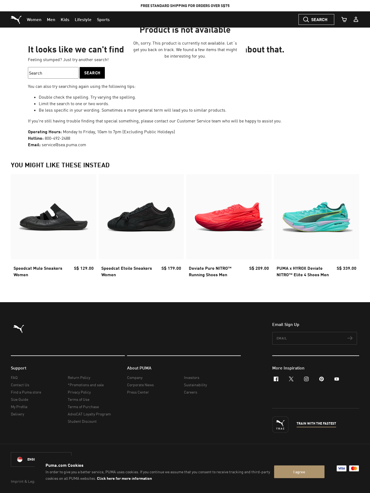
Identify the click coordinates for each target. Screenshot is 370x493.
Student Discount (82, 421)
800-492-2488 (57, 138)
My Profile (19, 406)
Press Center (138, 392)
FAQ (14, 377)
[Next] (350, 227)
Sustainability (195, 384)
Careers (190, 392)
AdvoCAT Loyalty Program (89, 414)
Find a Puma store (26, 392)
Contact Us (20, 384)
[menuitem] (34, 19)
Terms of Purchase (83, 406)
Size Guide (19, 399)
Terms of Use (78, 399)
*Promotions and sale (86, 384)
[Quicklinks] (356, 19)
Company (134, 377)
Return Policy (79, 377)
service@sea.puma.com (64, 144)
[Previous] (19, 227)
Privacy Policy (79, 392)
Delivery (17, 414)
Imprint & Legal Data (28, 481)
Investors (191, 377)
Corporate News (140, 384)
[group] (53, 227)
